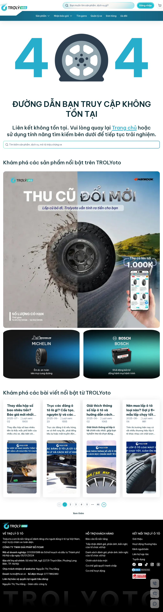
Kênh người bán (140, 549)
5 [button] (87, 504)
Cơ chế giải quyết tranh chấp (101, 565)
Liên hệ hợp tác (140, 554)
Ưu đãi (123, 15)
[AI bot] (154, 593)
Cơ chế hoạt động (95, 570)
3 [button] (76, 504)
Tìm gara (81, 15)
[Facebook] (134, 564)
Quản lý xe (96, 15)
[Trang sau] (104, 505)
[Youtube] (140, 564)
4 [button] (81, 504)
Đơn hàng (111, 15)
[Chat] (154, 603)
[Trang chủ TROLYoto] (13, 7)
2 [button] (70, 504)
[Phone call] (154, 583)
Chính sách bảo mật (96, 560)
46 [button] (98, 504)
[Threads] (158, 564)
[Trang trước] (59, 505)
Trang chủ (124, 127)
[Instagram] (152, 564)
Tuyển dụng (138, 559)
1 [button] (64, 504)
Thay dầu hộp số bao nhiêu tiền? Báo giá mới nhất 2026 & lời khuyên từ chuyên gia (21, 414)
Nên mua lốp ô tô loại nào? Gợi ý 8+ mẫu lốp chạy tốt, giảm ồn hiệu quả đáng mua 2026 (140, 414)
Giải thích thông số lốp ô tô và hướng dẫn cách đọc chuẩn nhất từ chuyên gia (101, 414)
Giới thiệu (137, 539)
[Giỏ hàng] (160, 5)
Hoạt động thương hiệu (144, 544)
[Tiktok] (146, 564)
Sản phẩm (41, 15)
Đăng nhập (145, 5)
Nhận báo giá (61, 15)
